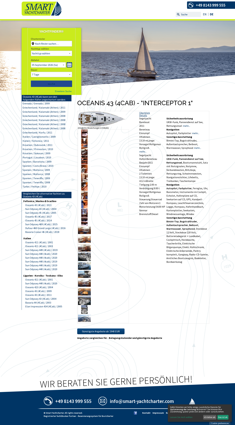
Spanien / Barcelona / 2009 (37, 161)
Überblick (144, 112)
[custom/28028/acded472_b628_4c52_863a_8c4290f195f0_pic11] (84, 216)
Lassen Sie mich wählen (181, 417)
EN (205, 14)
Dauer (34, 70)
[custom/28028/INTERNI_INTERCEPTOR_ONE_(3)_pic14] (84, 242)
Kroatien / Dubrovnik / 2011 (37, 145)
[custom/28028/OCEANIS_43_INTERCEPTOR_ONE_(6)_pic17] (84, 268)
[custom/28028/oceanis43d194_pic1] (102, 125)
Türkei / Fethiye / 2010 (35, 186)
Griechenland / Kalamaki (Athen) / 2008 (44, 115)
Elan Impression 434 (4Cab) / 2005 (43, 306)
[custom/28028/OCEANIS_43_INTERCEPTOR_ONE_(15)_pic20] (84, 295)
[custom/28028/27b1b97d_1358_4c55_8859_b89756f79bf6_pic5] (84, 163)
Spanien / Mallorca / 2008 (36, 174)
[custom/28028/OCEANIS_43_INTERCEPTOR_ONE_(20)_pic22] (84, 312)
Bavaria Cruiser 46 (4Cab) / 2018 (42, 232)
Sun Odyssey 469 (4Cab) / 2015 (41, 224)
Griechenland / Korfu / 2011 (37, 132)
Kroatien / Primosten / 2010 (38, 149)
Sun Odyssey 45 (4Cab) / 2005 (40, 212)
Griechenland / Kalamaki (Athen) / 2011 (44, 107)
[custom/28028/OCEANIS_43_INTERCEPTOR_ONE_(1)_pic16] (84, 260)
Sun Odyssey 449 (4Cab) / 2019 (41, 250)
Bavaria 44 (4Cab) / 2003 (38, 302)
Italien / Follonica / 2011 (36, 140)
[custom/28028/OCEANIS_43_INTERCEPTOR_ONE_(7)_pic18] (84, 277)
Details (143, 115)
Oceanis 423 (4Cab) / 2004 (39, 287)
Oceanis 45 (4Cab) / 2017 (38, 216)
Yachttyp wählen (40, 48)
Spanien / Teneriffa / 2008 (36, 182)
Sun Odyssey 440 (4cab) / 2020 (41, 253)
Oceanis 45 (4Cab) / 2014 (38, 220)
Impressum (158, 413)
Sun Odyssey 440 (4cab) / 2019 (41, 261)
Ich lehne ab (209, 417)
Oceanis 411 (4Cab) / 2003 (39, 246)
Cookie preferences (220, 423)
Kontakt (146, 413)
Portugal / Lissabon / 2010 (37, 157)
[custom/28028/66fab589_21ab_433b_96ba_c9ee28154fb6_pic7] (84, 181)
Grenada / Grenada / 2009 (36, 103)
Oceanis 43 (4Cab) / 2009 (38, 291)
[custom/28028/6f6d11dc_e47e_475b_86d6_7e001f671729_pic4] (84, 154)
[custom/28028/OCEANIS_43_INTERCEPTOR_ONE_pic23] (84, 321)
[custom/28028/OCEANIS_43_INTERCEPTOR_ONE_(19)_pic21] (84, 304)
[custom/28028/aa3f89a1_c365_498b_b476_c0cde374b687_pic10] (84, 207)
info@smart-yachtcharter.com (142, 401)
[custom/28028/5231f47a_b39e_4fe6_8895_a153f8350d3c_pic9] (84, 198)
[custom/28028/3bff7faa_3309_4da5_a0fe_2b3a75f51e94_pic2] (84, 137)
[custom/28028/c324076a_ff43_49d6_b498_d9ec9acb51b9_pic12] (84, 224)
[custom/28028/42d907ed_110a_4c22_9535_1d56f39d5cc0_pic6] (84, 172)
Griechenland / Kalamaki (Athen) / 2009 (44, 111)
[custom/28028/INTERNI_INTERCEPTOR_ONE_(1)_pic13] (84, 233)
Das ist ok (222, 417)
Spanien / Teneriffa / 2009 (36, 178)
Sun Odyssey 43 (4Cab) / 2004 (40, 209)
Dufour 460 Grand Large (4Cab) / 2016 (45, 228)
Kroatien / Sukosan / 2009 (36, 153)
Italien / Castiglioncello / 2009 (39, 136)
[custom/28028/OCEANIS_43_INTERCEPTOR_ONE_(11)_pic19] (84, 286)
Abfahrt (35, 60)
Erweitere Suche (63, 91)
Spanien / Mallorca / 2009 (36, 170)
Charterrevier (38, 39)
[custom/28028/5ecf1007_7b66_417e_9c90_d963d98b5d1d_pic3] (84, 145)
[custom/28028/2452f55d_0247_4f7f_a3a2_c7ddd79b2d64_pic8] (84, 189)
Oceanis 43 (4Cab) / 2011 (38, 205)
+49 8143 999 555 (73, 401)
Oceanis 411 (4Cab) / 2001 (39, 242)
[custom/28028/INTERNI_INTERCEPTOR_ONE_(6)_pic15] (84, 251)
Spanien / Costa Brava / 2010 (38, 165)
